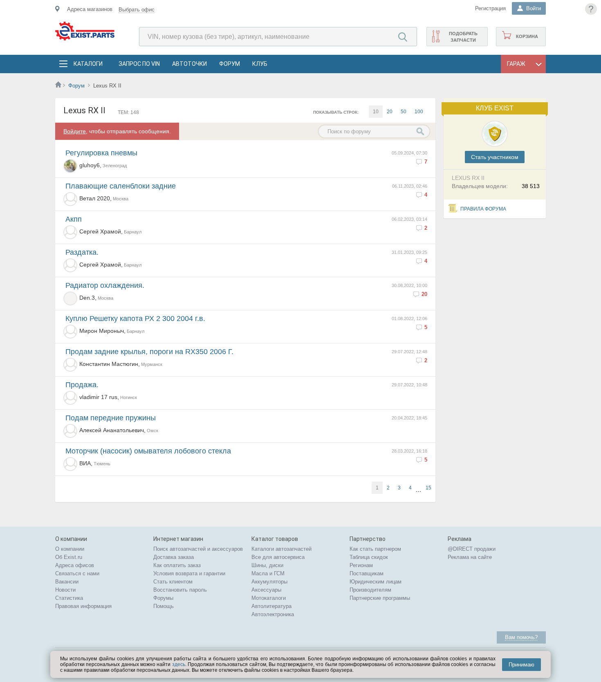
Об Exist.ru (68, 557)
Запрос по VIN (139, 64)
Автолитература (271, 606)
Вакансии (66, 582)
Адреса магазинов (89, 9)
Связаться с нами (77, 573)
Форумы (163, 598)
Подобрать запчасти (463, 37)
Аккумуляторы (269, 582)
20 (389, 111)
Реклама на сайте (470, 557)
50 (403, 111)
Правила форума (483, 209)
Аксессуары (266, 590)
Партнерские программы (380, 598)
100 (419, 111)
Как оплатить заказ (177, 565)
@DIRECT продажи (472, 549)
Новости (65, 590)
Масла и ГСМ (268, 573)
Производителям (370, 590)
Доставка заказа (173, 557)
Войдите (74, 131)
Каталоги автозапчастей (281, 549)
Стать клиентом (173, 582)
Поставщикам (366, 573)
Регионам (361, 565)
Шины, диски (267, 565)
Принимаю (521, 665)
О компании (69, 549)
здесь (178, 664)
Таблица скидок (369, 557)
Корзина (527, 36)
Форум (229, 64)
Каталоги (88, 64)
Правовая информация (83, 606)
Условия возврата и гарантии (189, 573)
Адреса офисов (74, 565)
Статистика (69, 598)
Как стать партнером (375, 549)
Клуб (259, 64)
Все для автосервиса (278, 557)
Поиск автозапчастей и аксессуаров (198, 549)
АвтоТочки (189, 64)
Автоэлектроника (272, 614)
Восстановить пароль (180, 590)
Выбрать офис (137, 10)
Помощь (163, 606)
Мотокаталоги (268, 598)
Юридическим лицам (375, 582)
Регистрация (490, 8)
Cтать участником (494, 157)
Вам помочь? (521, 637)
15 (428, 488)
